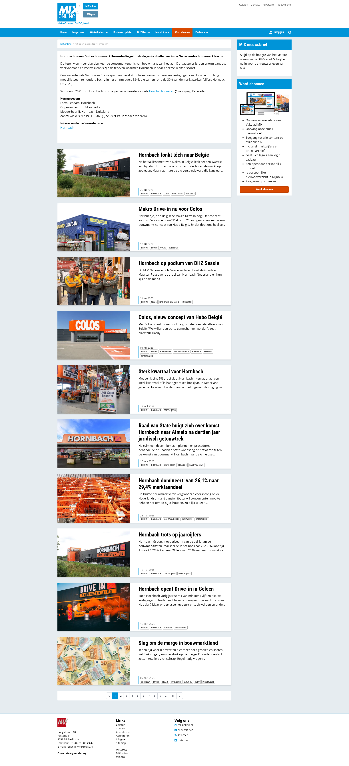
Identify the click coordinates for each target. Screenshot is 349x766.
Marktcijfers (162, 32)
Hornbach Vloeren (161, 91)
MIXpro (91, 14)
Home (63, 32)
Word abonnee (182, 32)
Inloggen (121, 739)
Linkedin (182, 740)
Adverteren (269, 4)
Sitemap (121, 743)
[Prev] (109, 695)
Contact (255, 4)
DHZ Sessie (143, 32)
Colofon (243, 4)
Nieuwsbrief (285, 4)
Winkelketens (97, 32)
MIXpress (121, 749)
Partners (200, 32)
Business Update (122, 32)
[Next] (179, 695)
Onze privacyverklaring (71, 753)
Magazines (78, 32)
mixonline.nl (185, 724)
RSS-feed (182, 735)
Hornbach (67, 128)
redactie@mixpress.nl (80, 746)
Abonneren (123, 735)
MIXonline (90, 6)
